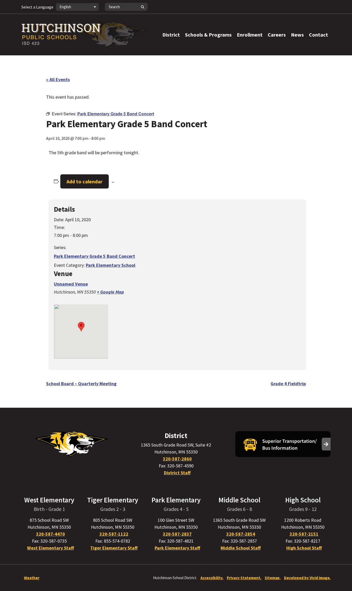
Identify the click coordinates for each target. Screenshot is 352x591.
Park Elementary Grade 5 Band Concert (94, 256)
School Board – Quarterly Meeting (81, 384)
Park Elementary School (110, 265)
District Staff (177, 473)
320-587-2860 (177, 459)
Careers (277, 34)
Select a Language (37, 7)
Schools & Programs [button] (208, 34)
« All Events (58, 79)
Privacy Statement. (244, 577)
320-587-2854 (240, 534)
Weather (31, 577)
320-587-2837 (177, 534)
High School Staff (304, 548)
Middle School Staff (241, 548)
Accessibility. (211, 577)
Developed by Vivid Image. (307, 577)
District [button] (171, 34)
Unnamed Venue (71, 284)
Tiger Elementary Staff (114, 548)
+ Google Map (110, 292)
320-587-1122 (113, 534)
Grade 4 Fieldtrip (288, 384)
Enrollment (250, 34)
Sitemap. (273, 577)
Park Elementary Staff (177, 548)
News (297, 34)
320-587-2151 (304, 534)
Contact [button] (318, 34)
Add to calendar (84, 181)
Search (142, 7)
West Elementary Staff (50, 548)
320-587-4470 (50, 534)
